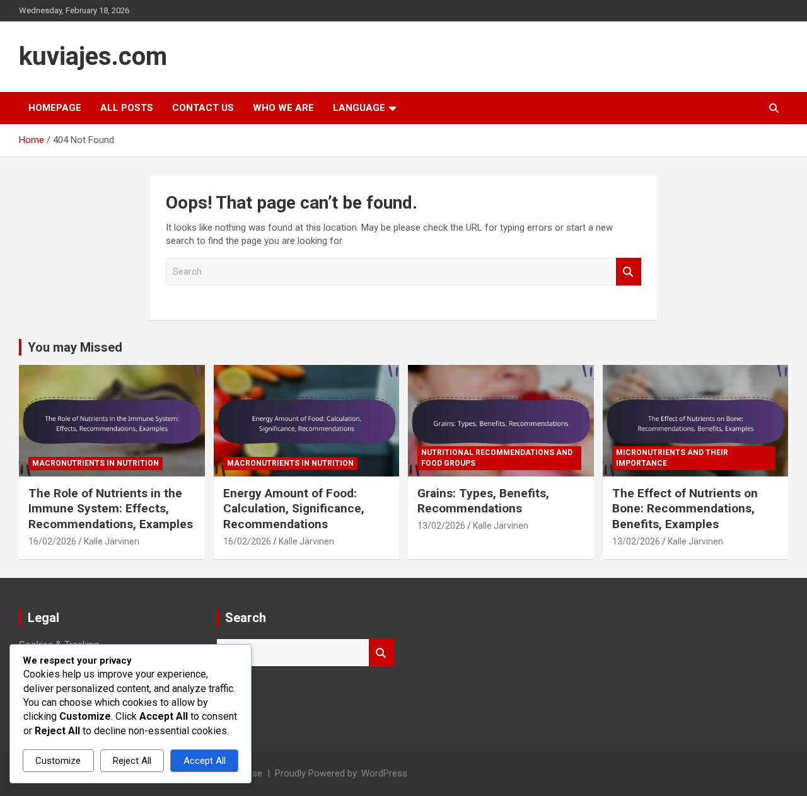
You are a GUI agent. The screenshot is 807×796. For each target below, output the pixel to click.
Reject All (132, 760)
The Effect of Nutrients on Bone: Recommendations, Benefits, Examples (685, 508)
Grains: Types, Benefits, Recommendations (483, 501)
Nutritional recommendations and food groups (496, 458)
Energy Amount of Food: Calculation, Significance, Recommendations (293, 508)
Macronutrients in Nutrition (95, 463)
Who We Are (283, 107)
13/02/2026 (441, 526)
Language (359, 107)
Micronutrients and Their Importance (672, 458)
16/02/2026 (52, 541)
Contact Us (203, 107)
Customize (58, 760)
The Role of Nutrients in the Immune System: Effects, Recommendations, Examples (110, 508)
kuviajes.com (93, 56)
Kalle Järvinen (111, 541)
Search (628, 272)
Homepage (54, 107)
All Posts (126, 107)
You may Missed (75, 347)
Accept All (204, 760)
